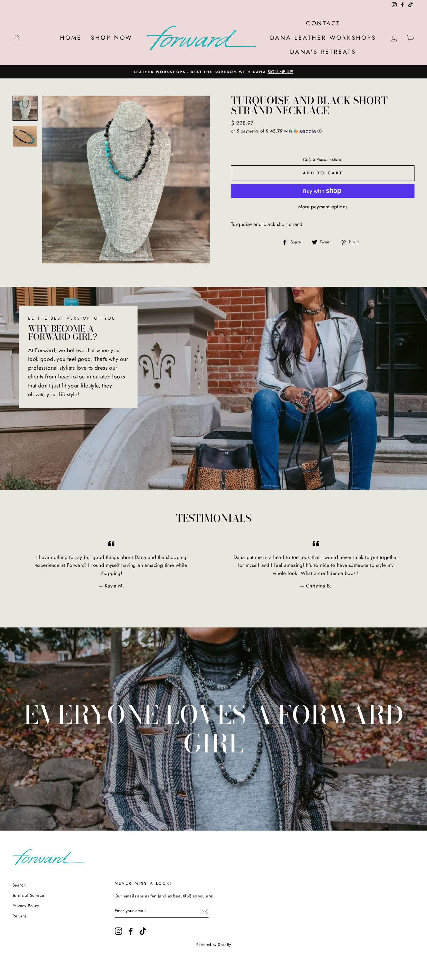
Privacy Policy (26, 905)
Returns (20, 916)
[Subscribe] (204, 911)
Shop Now (112, 37)
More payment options (323, 206)
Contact (323, 23)
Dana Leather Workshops (323, 37)
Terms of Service (28, 895)
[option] (213, 71)
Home (71, 37)
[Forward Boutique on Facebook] (130, 931)
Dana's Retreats (323, 51)
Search (19, 885)
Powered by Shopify (213, 944)
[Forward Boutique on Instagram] (118, 931)
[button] (322, 131)
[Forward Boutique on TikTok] (143, 931)
